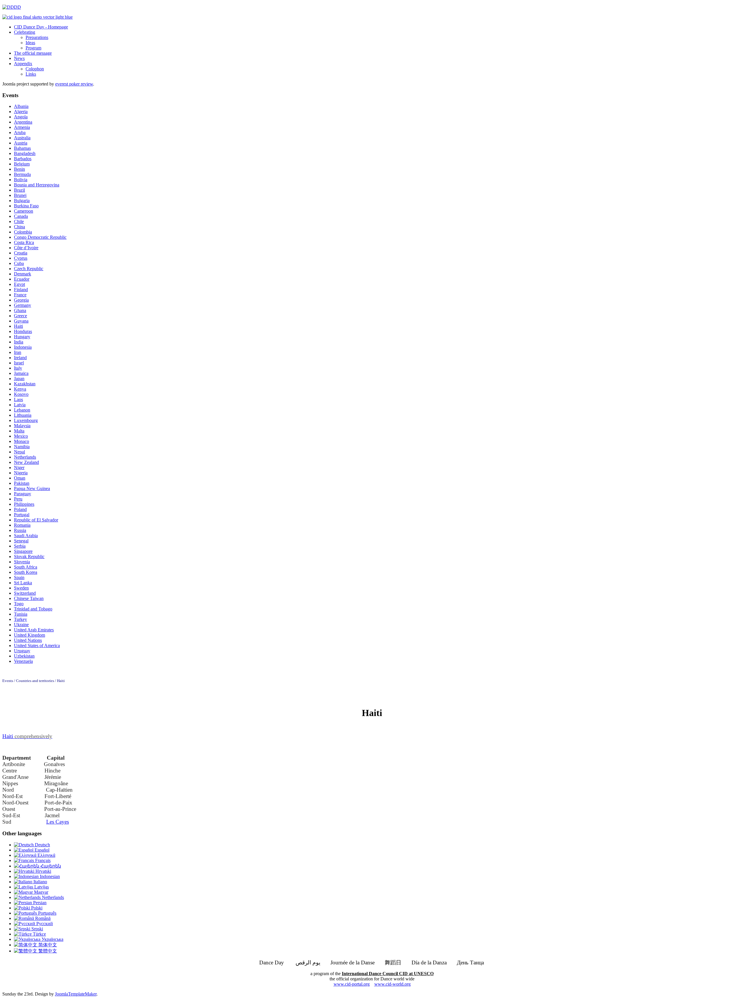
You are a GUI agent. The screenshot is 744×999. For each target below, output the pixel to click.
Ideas (30, 42)
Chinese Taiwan (29, 598)
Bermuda (22, 174)
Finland (21, 289)
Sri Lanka (23, 582)
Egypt (19, 284)
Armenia (22, 127)
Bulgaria (22, 200)
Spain (19, 577)
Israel (19, 362)
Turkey (20, 619)
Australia (22, 137)
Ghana (20, 310)
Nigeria (21, 472)
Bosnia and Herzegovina (36, 184)
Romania (22, 525)
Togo (19, 603)
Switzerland (25, 593)
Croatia (20, 252)
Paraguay (22, 493)
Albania (21, 106)
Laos (18, 399)
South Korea (25, 572)
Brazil (19, 190)
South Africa (25, 567)
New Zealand (26, 462)
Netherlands (25, 457)
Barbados (22, 158)
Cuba (19, 263)
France (20, 294)
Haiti (18, 326)
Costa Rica (24, 242)
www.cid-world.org (392, 984)
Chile (19, 221)
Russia (20, 530)
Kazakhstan (24, 383)
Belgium (22, 163)
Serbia (20, 546)
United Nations (28, 640)
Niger (19, 467)
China (19, 226)
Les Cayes (57, 822)
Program (33, 47)
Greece (20, 315)
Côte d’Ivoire (26, 247)
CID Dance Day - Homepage (41, 26)
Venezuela (23, 661)
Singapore (23, 551)
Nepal (19, 451)
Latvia (20, 404)
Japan (19, 378)
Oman (19, 478)
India (18, 341)
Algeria (21, 111)
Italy (18, 368)
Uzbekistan (24, 655)
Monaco (21, 441)
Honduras (23, 331)
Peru (18, 498)
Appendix (23, 63)
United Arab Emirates (34, 629)
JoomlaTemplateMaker (75, 993)
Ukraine (21, 624)
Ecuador (21, 279)
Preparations (37, 37)
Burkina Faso (26, 205)
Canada (21, 216)
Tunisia (20, 614)
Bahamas (22, 148)
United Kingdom (29, 635)
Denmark (22, 273)
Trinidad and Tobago (33, 608)
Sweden (21, 587)
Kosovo (21, 394)
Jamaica (21, 373)
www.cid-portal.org (352, 984)
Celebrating (24, 32)
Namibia (22, 446)
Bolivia (20, 179)
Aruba (20, 132)
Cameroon (23, 211)
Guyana (21, 320)
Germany (22, 305)
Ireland (20, 357)
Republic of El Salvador (36, 519)
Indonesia (23, 347)
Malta (19, 430)
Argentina (23, 122)
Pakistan (21, 483)
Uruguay (22, 650)
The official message (33, 53)
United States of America (37, 645)
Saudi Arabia (26, 535)
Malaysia (22, 425)
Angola (21, 116)
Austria (20, 142)
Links (31, 74)
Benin (19, 169)
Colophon (35, 68)
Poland (20, 509)
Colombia (23, 231)
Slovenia (22, 561)
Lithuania (22, 415)
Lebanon (22, 409)
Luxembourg (26, 420)
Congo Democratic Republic (40, 237)
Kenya (20, 389)
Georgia (21, 300)
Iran (17, 352)
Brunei (20, 195)
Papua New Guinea (32, 488)
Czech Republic (28, 268)
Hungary (22, 336)
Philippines (24, 504)
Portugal (21, 514)
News (19, 58)
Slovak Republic (29, 556)
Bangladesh (24, 153)
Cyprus (20, 258)
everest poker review (74, 83)
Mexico (21, 436)
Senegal (21, 540)
